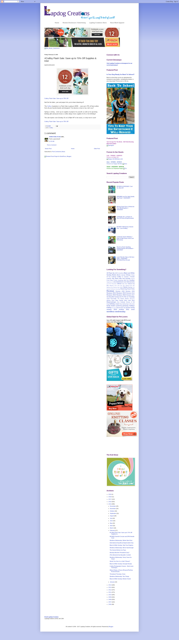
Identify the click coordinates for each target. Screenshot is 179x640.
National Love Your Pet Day (117, 285)
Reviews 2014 (130, 293)
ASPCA (117, 273)
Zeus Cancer (119, 300)
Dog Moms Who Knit (118, 278)
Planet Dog (123, 289)
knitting (109, 307)
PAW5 (121, 287)
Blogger (111, 626)
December (113, 506)
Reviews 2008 (120, 291)
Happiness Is (110, 282)
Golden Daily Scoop (55, 136)
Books (114, 275)
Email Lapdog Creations (51, 617)
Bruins (118, 275)
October (112, 511)
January (112, 582)
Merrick (119, 283)
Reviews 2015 (111, 295)
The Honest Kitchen (123, 298)
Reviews (110, 291)
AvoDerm (121, 273)
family (108, 306)
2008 (110, 599)
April (111, 525)
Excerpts (128, 278)
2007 (110, 602)
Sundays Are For (119, 297)
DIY (122, 276)
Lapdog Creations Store (98, 23)
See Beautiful (110, 297)
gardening (119, 306)
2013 (110, 587)
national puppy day (120, 307)
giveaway (125, 306)
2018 (110, 496)
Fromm (115, 280)
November (113, 508)
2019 (110, 494)
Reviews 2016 (121, 295)
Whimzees (132, 298)
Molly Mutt (124, 283)
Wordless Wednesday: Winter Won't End (121, 540)
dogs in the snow (130, 304)
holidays (132, 306)
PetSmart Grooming (115, 289)
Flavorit (133, 278)
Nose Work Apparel (117, 23)
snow (133, 309)
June (111, 520)
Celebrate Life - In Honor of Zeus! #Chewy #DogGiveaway (125, 217)
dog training (123, 304)
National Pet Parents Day (113, 287)
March (112, 528)
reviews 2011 (124, 309)
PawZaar (130, 287)
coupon (117, 304)
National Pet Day (130, 285)
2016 (110, 501)
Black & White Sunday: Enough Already (121, 564)
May (111, 523)
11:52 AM (51, 141)
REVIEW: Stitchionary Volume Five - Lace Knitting (125, 227)
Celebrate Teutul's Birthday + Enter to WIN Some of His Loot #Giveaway (125, 238)
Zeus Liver (127, 300)
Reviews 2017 (130, 295)
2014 (110, 585)
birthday (112, 304)
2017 (110, 499)
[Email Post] (56, 126)
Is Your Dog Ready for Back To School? (120, 74)
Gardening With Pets (123, 280)
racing (133, 307)
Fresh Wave (110, 280)
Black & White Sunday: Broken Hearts (120, 579)
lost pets (114, 307)
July (111, 518)
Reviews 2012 (111, 293)
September (113, 513)
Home (57, 23)
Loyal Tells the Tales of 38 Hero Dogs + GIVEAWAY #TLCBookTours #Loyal (125, 258)
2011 (110, 592)
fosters (113, 306)
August (112, 516)
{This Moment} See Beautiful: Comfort (120, 555)
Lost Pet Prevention (112, 283)
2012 (110, 590)
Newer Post (48, 148)
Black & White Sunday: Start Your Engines (121, 545)
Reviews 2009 (130, 291)
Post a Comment (51, 145)
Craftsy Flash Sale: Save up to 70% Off (56, 98)
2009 (110, 597)
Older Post (97, 148)
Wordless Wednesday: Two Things (119, 576)
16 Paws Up (110, 273)
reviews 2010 (112, 309)
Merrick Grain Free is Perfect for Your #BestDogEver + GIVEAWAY (125, 208)
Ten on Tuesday (129, 297)
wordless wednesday (116, 311)
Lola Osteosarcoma (129, 282)
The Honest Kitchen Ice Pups (118, 550)
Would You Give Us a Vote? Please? (120, 561)
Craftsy (49, 106)
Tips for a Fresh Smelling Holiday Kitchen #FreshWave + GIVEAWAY (125, 248)
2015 (110, 504)
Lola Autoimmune (118, 282)
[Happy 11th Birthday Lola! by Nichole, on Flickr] (115, 159)
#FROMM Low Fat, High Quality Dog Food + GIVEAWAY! (125, 197)
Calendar (123, 275)
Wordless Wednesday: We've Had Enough (122, 547)
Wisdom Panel (110, 300)
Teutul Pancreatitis (111, 298)
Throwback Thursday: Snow (117, 574)
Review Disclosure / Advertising (74, 23)
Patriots (125, 287)
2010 (110, 594)
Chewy (128, 275)
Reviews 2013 (121, 293)
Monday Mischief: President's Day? (119, 552)
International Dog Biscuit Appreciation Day (121, 543)
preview (128, 307)
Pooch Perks (131, 289)
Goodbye (132, 280)
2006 (110, 604)
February (112, 530)
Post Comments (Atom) (58, 151)
